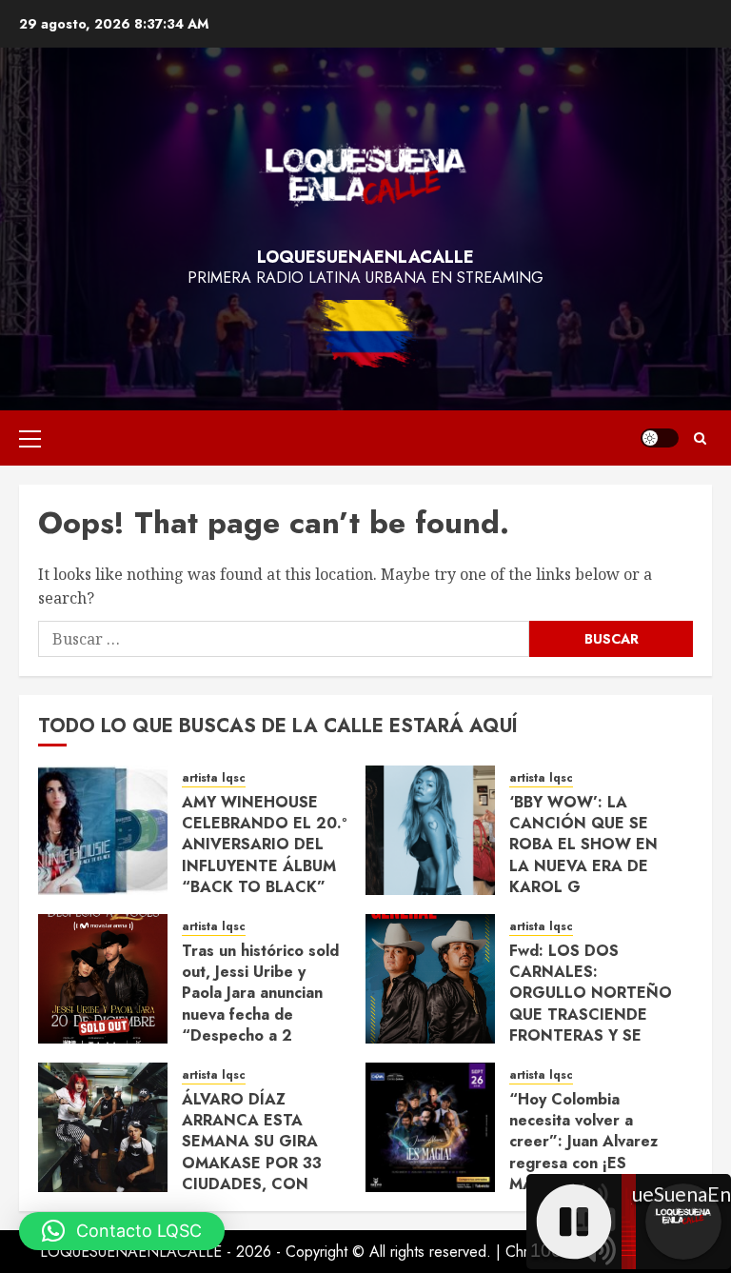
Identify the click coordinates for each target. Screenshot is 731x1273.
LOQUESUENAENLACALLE (365, 257)
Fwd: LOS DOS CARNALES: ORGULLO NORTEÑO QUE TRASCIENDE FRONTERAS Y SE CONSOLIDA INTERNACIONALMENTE (603, 1014)
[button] (30, 438)
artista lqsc (214, 778)
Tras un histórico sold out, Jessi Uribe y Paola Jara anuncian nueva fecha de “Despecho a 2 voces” (260, 1004)
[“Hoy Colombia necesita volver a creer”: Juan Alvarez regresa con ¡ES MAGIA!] (430, 1127)
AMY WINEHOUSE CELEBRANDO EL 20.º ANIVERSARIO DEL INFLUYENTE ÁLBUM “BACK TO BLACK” (264, 845)
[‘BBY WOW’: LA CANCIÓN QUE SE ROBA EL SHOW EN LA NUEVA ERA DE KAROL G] (430, 830)
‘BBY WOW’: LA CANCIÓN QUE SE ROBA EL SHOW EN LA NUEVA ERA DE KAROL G (583, 845)
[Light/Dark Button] (660, 438)
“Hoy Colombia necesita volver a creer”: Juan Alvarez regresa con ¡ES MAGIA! (583, 1142)
